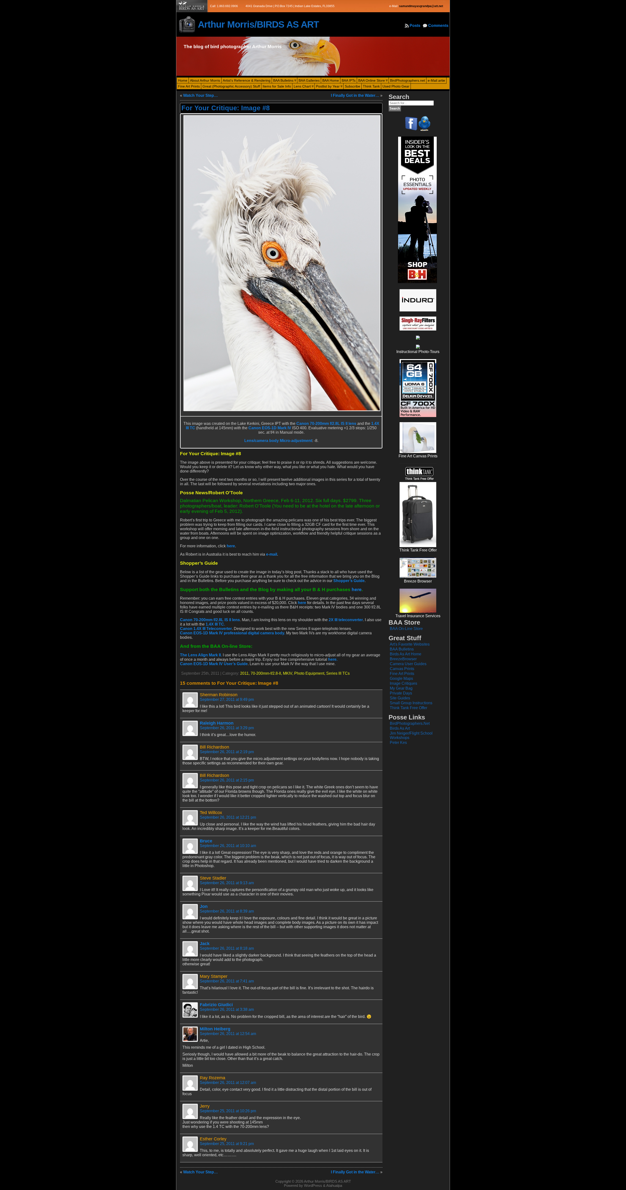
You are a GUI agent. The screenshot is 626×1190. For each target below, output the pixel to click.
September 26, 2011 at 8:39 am (227, 911)
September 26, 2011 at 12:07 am (228, 1082)
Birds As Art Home (405, 654)
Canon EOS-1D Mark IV (269, 428)
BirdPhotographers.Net (410, 723)
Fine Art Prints (402, 674)
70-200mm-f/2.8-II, (267, 673)
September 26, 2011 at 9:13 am (227, 883)
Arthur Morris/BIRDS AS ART (258, 24)
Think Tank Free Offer (408, 708)
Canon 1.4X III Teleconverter (206, 629)
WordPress (313, 1185)
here (231, 546)
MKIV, (288, 673)
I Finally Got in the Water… (355, 95)
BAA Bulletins (402, 649)
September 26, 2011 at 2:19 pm (227, 752)
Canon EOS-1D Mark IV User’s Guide (214, 664)
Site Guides (400, 698)
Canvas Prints (402, 669)
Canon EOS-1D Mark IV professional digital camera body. (232, 633)
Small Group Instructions (411, 703)
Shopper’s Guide (349, 581)
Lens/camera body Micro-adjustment (278, 441)
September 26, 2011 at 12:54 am (228, 1034)
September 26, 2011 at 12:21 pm (228, 817)
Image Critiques (403, 683)
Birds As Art (400, 728)
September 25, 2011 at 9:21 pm (227, 1144)
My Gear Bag (401, 688)
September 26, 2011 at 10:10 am (228, 846)
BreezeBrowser (403, 659)
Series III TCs (338, 673)
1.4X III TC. (215, 624)
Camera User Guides (408, 664)
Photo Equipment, (310, 673)
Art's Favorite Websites (410, 644)
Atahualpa (334, 1185)
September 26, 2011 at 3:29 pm (227, 728)
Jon (204, 906)
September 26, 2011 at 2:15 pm (227, 780)
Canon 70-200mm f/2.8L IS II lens (326, 423)
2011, (245, 673)
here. (332, 659)
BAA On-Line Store (406, 629)
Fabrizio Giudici (216, 1004)
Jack (205, 943)
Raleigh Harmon (217, 723)
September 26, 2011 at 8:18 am (227, 948)
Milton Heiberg (215, 1028)
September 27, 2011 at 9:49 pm (227, 699)
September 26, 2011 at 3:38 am (227, 1009)
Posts (415, 25)
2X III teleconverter (346, 620)
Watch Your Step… (200, 95)
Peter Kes (398, 742)
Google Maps (401, 678)
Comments (438, 25)
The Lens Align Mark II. (201, 655)
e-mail (271, 554)
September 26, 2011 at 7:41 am (227, 981)
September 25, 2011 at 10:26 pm (228, 1111)
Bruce (206, 840)
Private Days (401, 693)
